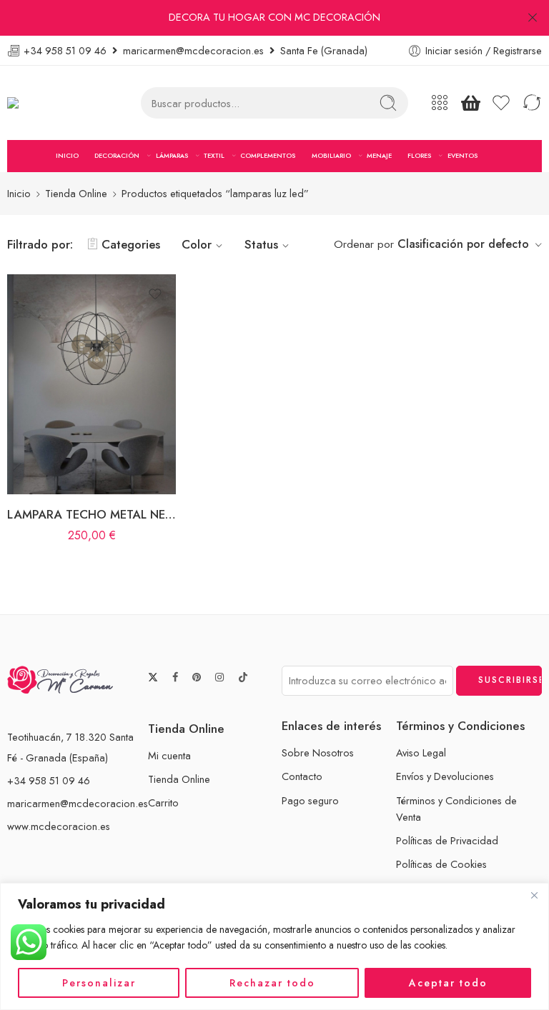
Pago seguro (310, 800)
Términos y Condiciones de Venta (456, 808)
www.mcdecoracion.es (58, 826)
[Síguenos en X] (153, 677)
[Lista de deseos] (155, 294)
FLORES (419, 155)
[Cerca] (534, 895)
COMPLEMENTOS (267, 155)
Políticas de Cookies (441, 863)
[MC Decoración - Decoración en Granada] (49, 103)
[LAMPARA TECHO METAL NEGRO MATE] (91, 384)
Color (197, 244)
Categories (131, 244)
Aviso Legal (421, 752)
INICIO (67, 155)
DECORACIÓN (116, 155)
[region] (274, 946)
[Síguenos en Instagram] (219, 677)
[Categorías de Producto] (440, 103)
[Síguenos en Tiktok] (243, 677)
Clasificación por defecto (463, 244)
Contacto (302, 776)
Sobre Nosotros (318, 752)
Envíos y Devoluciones (445, 776)
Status (261, 244)
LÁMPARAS (172, 155)
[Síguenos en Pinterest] (196, 677)
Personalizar (99, 983)
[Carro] (470, 103)
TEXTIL (214, 155)
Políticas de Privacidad (447, 840)
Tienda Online (76, 193)
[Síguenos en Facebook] (175, 677)
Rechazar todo (272, 983)
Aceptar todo (448, 983)
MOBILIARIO (331, 155)
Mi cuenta (169, 755)
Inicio (19, 193)
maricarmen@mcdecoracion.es (77, 803)
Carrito (163, 802)
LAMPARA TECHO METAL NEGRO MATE (91, 514)
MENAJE (379, 155)
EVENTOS (462, 155)
